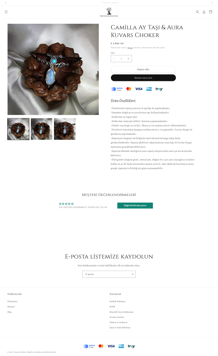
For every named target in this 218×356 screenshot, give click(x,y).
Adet (113, 53)
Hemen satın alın (143, 77)
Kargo (130, 47)
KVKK (112, 306)
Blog (9, 311)
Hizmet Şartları (117, 317)
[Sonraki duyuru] (212, 3)
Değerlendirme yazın (135, 205)
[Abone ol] (132, 274)
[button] (6, 12)
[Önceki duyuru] (6, 3)
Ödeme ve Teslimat (118, 322)
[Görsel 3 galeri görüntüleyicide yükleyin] (65, 129)
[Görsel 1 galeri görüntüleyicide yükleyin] (18, 129)
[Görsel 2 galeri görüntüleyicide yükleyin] (41, 129)
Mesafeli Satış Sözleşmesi (122, 311)
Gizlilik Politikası (118, 301)
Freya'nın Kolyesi (20, 352)
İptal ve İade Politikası (120, 327)
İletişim (11, 306)
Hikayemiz (12, 301)
